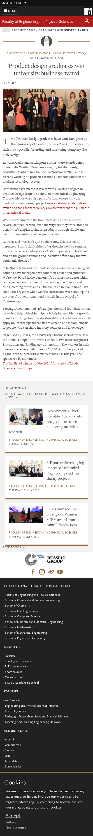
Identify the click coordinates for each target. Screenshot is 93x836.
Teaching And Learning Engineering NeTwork (33, 721)
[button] (87, 21)
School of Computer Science (22, 616)
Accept (13, 815)
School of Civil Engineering (21, 611)
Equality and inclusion (18, 661)
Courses (10, 655)
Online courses (14, 677)
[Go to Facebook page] (33, 572)
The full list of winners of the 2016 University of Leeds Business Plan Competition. (40, 365)
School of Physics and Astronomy (25, 638)
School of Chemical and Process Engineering (32, 600)
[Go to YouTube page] (60, 572)
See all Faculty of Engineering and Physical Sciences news (45, 395)
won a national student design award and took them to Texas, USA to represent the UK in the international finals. (46, 208)
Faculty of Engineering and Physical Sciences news (45, 53)
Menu (12, 11)
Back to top (12, 547)
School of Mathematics (19, 627)
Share (12, 83)
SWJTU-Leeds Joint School (22, 682)
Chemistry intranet (17, 711)
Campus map (13, 744)
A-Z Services (12, 700)
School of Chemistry (17, 605)
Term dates (12, 761)
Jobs (7, 755)
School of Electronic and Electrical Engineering (34, 621)
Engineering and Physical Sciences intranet (31, 705)
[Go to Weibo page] (51, 572)
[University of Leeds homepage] (88, 11)
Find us (9, 750)
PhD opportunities (16, 666)
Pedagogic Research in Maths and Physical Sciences (36, 716)
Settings (11, 822)
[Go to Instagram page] (42, 572)
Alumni (9, 739)
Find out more (15, 827)
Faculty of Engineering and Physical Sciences (37, 21)
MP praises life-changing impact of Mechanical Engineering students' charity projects (65, 470)
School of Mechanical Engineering (26, 632)
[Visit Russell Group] (57, 560)
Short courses (13, 671)
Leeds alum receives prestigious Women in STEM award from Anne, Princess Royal (63, 516)
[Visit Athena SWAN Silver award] (35, 560)
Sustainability (13, 766)
